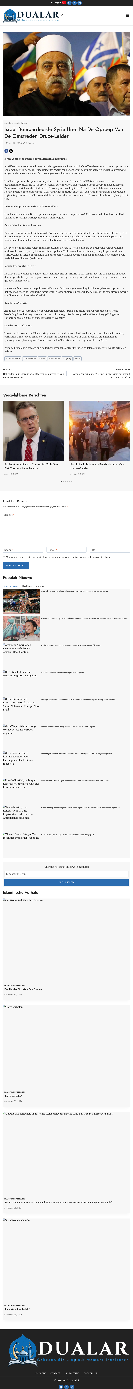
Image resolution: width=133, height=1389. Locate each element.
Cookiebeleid (91, 1373)
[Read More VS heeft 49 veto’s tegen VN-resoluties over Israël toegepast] (21, 845)
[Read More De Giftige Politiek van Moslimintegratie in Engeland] (21, 682)
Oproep (67, 358)
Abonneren (66, 882)
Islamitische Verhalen (14, 985)
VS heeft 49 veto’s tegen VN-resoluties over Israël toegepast (67, 834)
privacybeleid (72, 1373)
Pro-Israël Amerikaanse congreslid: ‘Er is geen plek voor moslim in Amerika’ (31, 466)
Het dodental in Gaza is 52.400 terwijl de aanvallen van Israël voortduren (33, 373)
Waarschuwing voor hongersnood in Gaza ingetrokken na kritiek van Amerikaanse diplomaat (80, 807)
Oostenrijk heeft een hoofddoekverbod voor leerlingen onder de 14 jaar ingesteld (76, 753)
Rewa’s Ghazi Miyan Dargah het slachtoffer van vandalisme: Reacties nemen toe (75, 780)
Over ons (40, 1373)
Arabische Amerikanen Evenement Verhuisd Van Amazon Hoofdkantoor (71, 645)
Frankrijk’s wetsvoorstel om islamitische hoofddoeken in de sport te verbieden (74, 591)
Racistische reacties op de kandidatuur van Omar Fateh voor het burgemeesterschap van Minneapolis (84, 618)
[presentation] (66, 941)
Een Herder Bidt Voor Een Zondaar (23, 989)
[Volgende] (126, 440)
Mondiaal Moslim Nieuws (16, 123)
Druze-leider (30, 358)
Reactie (9, 514)
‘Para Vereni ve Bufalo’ (17, 1309)
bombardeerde (13, 358)
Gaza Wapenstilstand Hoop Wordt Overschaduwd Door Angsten (68, 726)
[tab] (61, 481)
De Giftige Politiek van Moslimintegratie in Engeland (62, 672)
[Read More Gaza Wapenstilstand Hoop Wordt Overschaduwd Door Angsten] (21, 737)
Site (93, 550)
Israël (42, 358)
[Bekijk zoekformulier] (62, 15)
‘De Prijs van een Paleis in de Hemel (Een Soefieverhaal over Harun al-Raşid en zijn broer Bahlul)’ (58, 1202)
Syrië (77, 358)
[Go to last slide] (7, 440)
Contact (55, 1373)
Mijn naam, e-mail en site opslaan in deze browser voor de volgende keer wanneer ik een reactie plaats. (58, 557)
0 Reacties (30, 143)
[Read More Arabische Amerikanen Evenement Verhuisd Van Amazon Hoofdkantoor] (21, 655)
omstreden (54, 358)
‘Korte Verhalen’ (13, 1096)
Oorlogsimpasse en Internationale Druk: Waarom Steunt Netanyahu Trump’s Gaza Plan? (78, 699)
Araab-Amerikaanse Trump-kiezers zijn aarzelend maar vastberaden (101, 373)
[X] (74, 3)
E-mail (52, 550)
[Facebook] (69, 3)
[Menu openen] (127, 15)
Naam (8, 550)
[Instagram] (79, 3)
